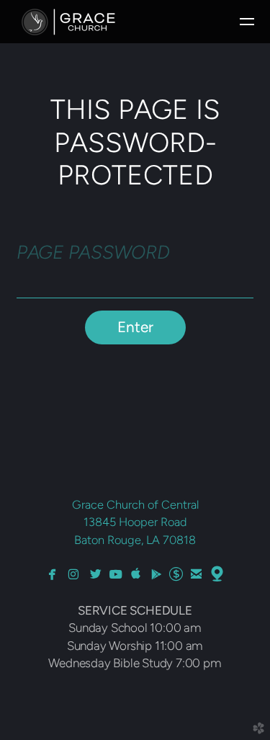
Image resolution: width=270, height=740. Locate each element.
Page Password (93, 252)
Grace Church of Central (135, 504)
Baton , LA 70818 (135, 539)
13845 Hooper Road (135, 521)
